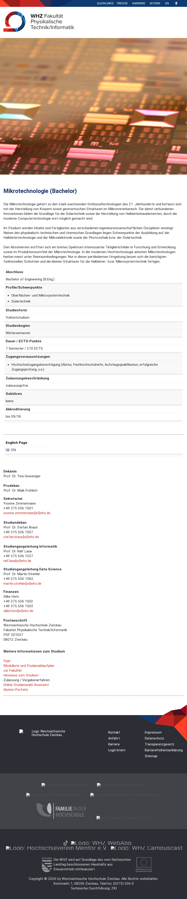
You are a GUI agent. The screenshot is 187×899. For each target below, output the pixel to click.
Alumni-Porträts (15, 690)
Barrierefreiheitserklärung (164, 750)
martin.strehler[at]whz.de (22, 584)
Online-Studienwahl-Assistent (26, 685)
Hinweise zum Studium (21, 675)
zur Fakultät (12, 670)
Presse (122, 3)
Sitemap (151, 756)
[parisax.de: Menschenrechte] (53, 795)
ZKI (114, 888)
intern (155, 3)
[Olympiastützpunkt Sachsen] (123, 818)
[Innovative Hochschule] (64, 785)
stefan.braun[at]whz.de (21, 537)
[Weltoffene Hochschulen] (121, 785)
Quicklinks (105, 3)
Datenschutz (154, 738)
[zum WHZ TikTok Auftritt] (65, 843)
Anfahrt (114, 738)
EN (167, 3)
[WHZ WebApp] (101, 843)
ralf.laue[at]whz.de (17, 561)
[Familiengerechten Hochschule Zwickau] (125, 795)
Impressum (153, 732)
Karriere (138, 3)
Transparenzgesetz (159, 744)
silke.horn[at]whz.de (18, 611)
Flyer (7, 661)
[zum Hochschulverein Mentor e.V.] (57, 848)
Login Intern (116, 750)
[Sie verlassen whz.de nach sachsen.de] (47, 871)
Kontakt (114, 732)
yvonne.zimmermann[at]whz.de (26, 513)
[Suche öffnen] (182, 3)
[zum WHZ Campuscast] (147, 848)
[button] (176, 3)
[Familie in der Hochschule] (61, 818)
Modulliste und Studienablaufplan (28, 666)
